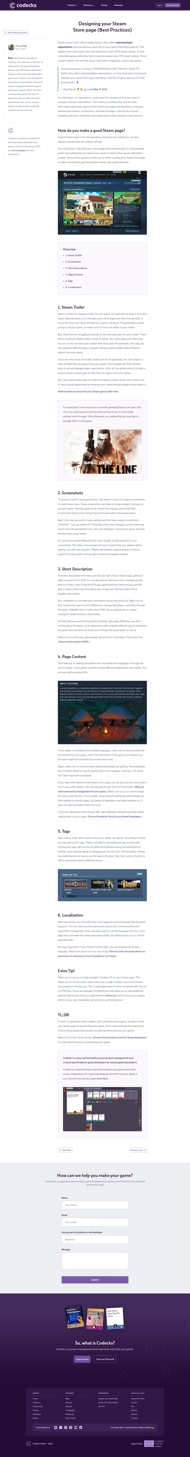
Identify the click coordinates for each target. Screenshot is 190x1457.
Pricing (104, 5)
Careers (134, 1402)
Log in (159, 5)
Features (71, 5)
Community (38, 1406)
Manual (69, 1402)
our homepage (19, 150)
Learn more (82, 1359)
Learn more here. (99, 1078)
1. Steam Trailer (74, 255)
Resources (88, 5)
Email (64, 1215)
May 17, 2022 (100, 89)
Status (35, 1418)
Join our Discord (105, 1359)
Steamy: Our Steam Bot (108, 1398)
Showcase (118, 5)
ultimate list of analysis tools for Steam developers (119, 1037)
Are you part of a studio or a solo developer (82, 1232)
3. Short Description (76, 268)
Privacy (134, 1410)
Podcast (69, 1406)
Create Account (172, 5)
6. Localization (74, 287)
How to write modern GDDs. (74, 641)
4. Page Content (74, 274)
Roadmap (70, 1414)
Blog (67, 1398)
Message (66, 1249)
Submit (95, 1279)
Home (35, 1398)
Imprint (134, 1414)
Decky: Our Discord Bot (108, 1402)
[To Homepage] (37, 5)
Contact (134, 1418)
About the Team (138, 1398)
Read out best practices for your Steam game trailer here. (88, 391)
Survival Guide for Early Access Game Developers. (115, 816)
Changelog (70, 1410)
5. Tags (69, 281)
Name (64, 1198)
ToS (132, 1406)
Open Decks (71, 1418)
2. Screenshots (73, 261)
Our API (101, 1406)
